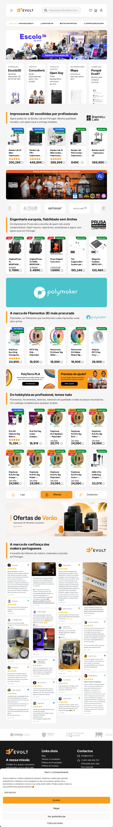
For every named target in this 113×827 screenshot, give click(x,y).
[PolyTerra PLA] (30, 378)
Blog (44, 756)
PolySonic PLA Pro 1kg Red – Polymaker (76, 435)
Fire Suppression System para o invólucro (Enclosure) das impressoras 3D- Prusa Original (76, 269)
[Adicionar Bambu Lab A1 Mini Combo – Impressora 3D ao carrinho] (61, 141)
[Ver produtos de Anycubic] (87, 208)
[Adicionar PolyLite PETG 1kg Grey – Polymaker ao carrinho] (103, 341)
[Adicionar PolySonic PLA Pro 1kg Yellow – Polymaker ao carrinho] (103, 422)
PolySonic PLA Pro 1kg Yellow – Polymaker (97, 435)
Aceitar (56, 800)
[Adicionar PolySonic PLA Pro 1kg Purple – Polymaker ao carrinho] (40, 463)
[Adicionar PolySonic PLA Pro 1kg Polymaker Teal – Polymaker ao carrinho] (61, 463)
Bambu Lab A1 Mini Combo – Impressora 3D (56, 154)
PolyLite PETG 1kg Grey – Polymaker (96, 353)
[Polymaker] (56, 184)
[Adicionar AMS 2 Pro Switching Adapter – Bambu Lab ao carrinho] (103, 463)
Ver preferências (56, 816)
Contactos (92, 494)
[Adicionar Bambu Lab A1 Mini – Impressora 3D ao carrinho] (20, 141)
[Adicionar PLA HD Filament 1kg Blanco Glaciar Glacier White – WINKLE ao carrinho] (20, 422)
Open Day (56, 73)
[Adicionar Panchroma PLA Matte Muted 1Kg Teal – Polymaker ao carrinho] (82, 341)
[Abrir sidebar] (11, 10)
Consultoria (36, 70)
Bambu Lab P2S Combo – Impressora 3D (77, 154)
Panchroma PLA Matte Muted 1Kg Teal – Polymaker (76, 354)
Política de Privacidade (52, 762)
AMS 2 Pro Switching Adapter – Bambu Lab (97, 476)
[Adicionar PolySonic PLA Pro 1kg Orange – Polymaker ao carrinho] (20, 463)
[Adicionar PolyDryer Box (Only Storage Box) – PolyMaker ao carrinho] (20, 341)
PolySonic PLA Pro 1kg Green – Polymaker (76, 476)
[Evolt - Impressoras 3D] (25, 10)
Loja (22, 494)
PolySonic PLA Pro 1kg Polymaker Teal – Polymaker (55, 477)
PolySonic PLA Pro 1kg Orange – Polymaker (14, 476)
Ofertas (57, 494)
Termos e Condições (51, 759)
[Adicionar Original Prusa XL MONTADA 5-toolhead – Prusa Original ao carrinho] (20, 250)
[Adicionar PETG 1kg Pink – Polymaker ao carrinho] (40, 341)
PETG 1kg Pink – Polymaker (34, 352)
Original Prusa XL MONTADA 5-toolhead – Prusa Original (15, 264)
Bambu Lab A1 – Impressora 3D (98, 153)
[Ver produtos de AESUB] (14, 208)
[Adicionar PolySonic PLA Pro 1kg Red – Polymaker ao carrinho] (82, 422)
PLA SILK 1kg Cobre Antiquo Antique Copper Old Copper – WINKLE (35, 439)
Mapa (74, 70)
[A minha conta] (101, 10)
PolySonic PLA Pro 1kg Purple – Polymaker (35, 476)
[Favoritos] (90, 10)
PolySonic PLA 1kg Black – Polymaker (56, 434)
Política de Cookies (55, 823)
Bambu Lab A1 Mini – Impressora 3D (15, 154)
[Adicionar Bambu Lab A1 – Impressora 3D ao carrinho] (103, 141)
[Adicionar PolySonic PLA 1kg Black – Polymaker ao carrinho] (61, 422)
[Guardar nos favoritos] (22, 162)
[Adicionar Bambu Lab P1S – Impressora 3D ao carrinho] (40, 141)
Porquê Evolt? (96, 72)
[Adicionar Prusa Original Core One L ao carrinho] (61, 250)
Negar (56, 808)
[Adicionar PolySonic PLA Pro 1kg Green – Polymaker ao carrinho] (82, 463)
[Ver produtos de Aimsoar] (38, 208)
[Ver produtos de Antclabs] (63, 208)
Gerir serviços (10, 792)
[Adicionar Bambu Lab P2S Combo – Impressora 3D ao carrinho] (82, 141)
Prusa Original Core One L (56, 260)
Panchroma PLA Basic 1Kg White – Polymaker (56, 353)
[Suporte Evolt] (82, 378)
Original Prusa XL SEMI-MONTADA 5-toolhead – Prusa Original (36, 264)
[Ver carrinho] (95, 10)
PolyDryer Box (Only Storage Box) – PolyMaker (15, 353)
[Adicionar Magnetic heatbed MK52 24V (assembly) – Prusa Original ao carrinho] (103, 250)
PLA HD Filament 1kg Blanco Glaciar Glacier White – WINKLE (15, 438)
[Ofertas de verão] (56, 519)
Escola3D (14, 70)
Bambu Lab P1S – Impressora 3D (35, 154)
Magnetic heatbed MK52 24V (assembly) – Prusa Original (98, 264)
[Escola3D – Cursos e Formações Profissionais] (56, 44)
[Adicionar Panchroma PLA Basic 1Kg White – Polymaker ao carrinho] (61, 341)
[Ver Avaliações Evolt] (56, 643)
